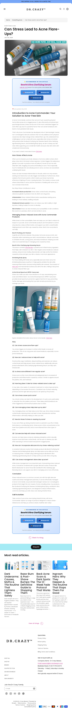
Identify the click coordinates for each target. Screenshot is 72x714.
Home (8, 20)
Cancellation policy (30, 706)
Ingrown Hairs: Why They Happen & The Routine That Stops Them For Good (60, 583)
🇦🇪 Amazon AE (36, 98)
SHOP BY (6, 662)
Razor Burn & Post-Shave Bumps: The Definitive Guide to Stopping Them (27, 583)
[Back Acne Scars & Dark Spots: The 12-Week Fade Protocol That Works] (49, 567)
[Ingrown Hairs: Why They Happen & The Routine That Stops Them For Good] (64, 567)
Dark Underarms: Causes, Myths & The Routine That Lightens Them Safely (11, 585)
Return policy (42, 642)
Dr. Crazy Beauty (23, 701)
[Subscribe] (34, 689)
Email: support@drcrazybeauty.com (50, 663)
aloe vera (15, 266)
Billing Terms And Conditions (46, 652)
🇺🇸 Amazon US (28, 92)
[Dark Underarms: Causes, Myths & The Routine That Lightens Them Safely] (16, 567)
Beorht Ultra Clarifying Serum (36, 84)
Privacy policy (32, 703)
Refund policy (22, 703)
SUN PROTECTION (9, 668)
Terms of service (20, 705)
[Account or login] (64, 9)
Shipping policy (31, 705)
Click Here (39, 151)
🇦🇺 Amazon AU (44, 92)
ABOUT (6, 675)
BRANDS (6, 665)
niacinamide (29, 247)
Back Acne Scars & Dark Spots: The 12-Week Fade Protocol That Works (43, 582)
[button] (5, 9)
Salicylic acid (24, 87)
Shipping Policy (42, 645)
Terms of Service (43, 648)
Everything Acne (17, 20)
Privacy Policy (42, 638)
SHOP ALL (7, 658)
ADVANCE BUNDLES (9, 672)
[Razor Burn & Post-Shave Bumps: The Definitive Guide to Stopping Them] (32, 567)
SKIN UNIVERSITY (9, 678)
